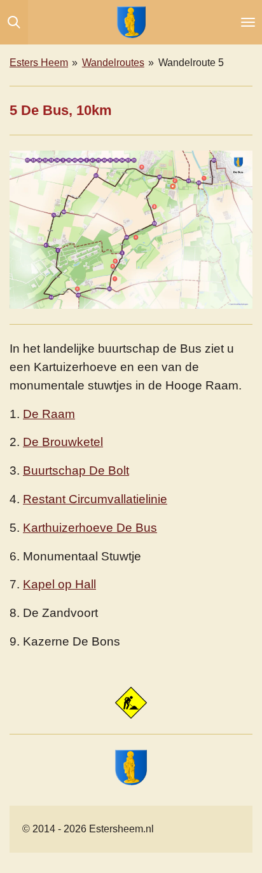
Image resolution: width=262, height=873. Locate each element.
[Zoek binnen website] (14, 22)
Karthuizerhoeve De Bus (90, 527)
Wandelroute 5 (191, 62)
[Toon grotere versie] (131, 230)
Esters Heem (39, 62)
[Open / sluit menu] (248, 22)
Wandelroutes (113, 62)
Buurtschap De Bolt (76, 470)
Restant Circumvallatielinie (95, 499)
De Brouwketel (63, 442)
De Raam (49, 414)
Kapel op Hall (59, 584)
